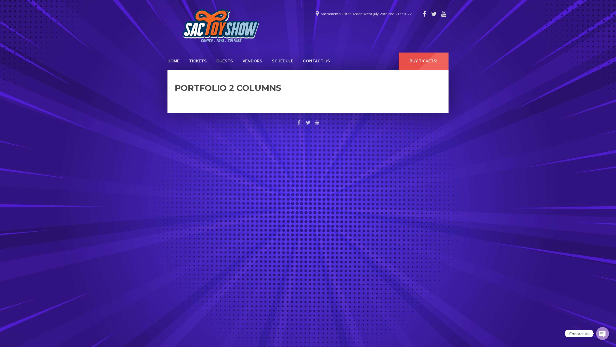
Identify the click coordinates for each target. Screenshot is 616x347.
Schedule (282, 61)
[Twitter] (434, 14)
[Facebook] (424, 14)
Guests (224, 61)
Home (173, 61)
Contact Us (316, 61)
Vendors (252, 61)
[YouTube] (444, 14)
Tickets (198, 61)
